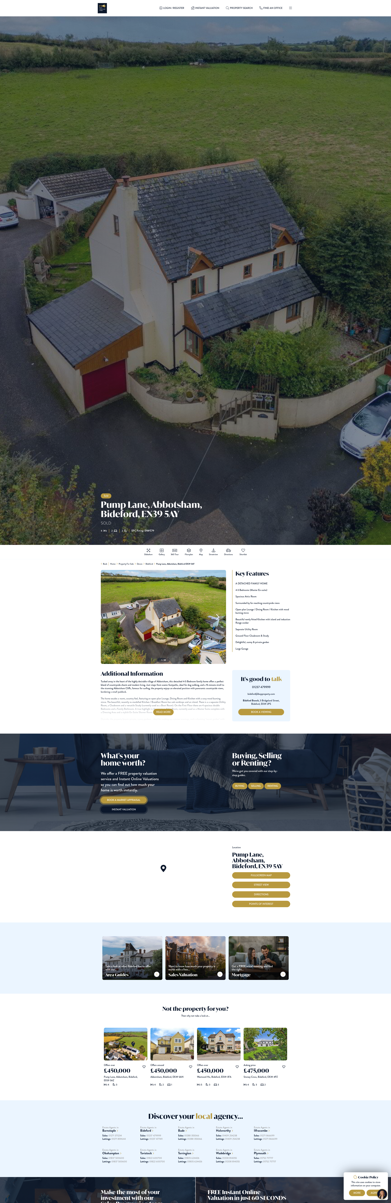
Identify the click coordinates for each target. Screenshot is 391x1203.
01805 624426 (188, 1158)
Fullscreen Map (261, 875)
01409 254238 (226, 1135)
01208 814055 (226, 1158)
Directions (261, 894)
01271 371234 (112, 1135)
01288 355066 (188, 1135)
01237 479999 (261, 687)
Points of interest (261, 904)
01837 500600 (113, 1158)
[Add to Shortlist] (243, 550)
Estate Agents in (110, 1129)
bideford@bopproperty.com (261, 694)
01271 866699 (264, 1135)
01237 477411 (151, 1139)
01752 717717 (263, 1158)
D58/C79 (149, 530)
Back (105, 563)
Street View (261, 885)
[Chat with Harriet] (382, 1194)
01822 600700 (151, 1158)
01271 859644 (114, 1139)
